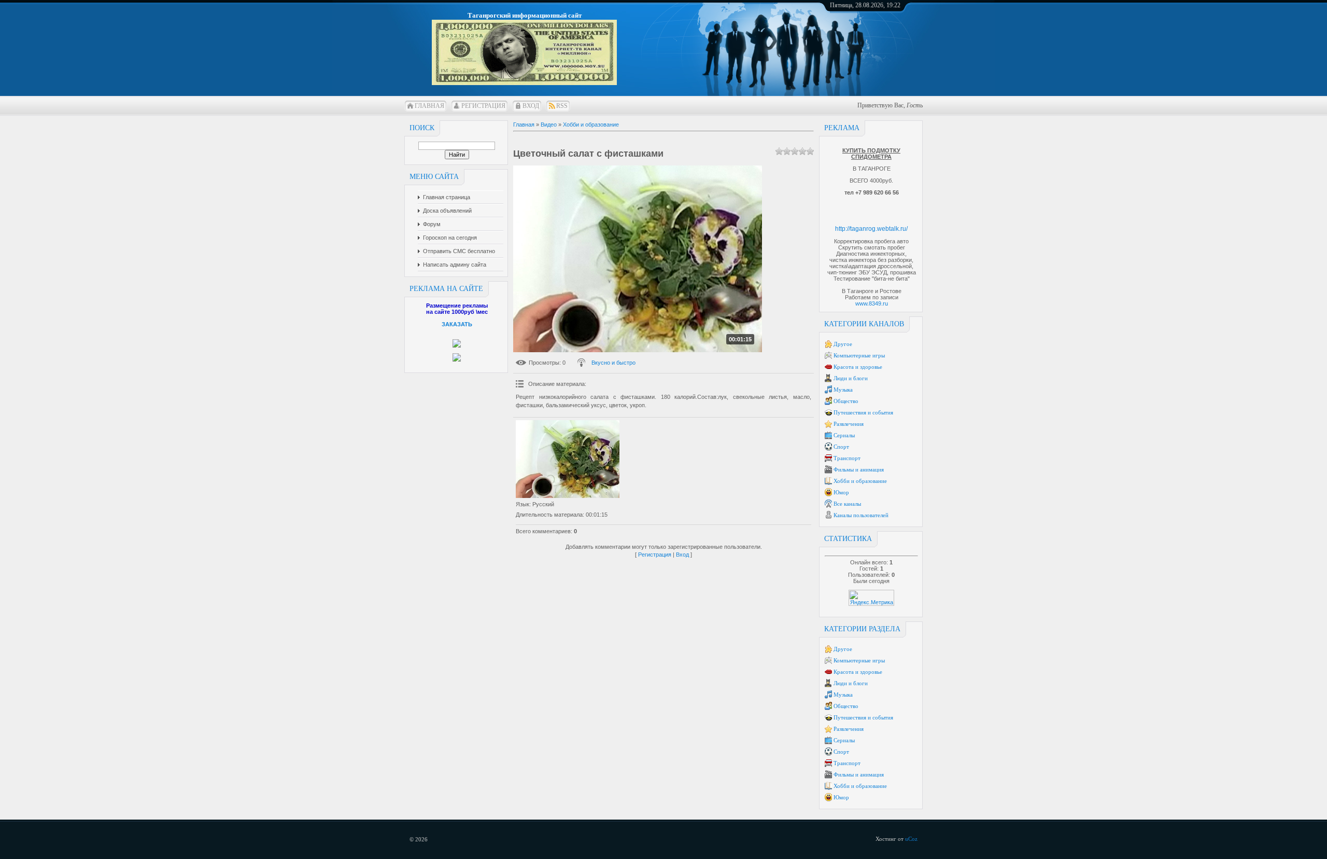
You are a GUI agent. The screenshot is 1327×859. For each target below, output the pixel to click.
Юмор (841, 492)
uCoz (911, 839)
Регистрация (483, 105)
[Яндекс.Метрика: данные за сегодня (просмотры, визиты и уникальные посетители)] (871, 598)
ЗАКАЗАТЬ (457, 324)
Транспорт (847, 458)
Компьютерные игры (859, 355)
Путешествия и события (863, 412)
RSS (562, 105)
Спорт (841, 447)
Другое (843, 344)
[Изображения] (567, 459)
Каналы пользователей (861, 515)
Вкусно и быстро (613, 362)
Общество (846, 401)
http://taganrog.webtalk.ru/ (871, 228)
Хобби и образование (860, 481)
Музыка (843, 389)
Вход (531, 105)
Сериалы (844, 435)
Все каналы (847, 504)
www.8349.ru (871, 303)
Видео (549, 124)
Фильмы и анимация (859, 469)
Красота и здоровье (858, 367)
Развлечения (849, 424)
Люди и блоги (851, 378)
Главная (429, 105)
